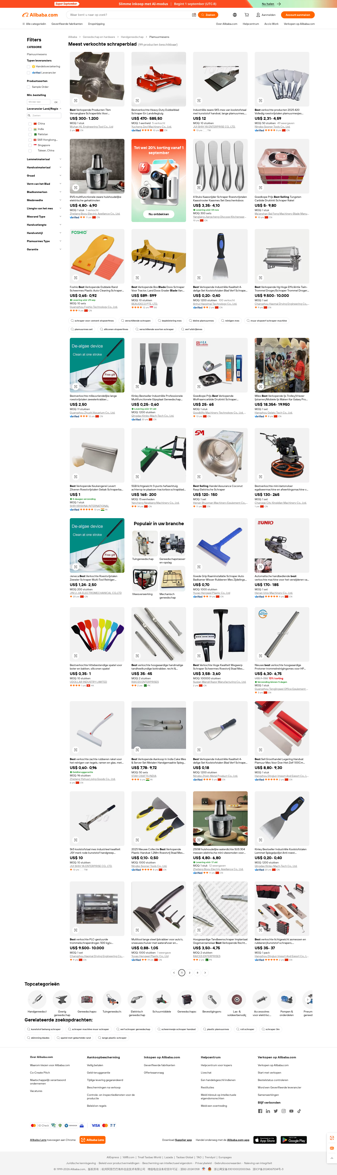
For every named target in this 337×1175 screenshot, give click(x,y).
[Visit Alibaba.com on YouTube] (291, 1111)
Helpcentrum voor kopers (216, 1065)
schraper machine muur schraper (90, 1029)
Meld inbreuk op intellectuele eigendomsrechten (218, 1096)
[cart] (247, 15)
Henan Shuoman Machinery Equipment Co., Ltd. (220, 502)
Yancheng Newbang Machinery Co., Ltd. (155, 502)
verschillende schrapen (138, 320)
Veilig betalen (95, 1065)
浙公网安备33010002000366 (232, 1169)
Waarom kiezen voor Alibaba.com (50, 1065)
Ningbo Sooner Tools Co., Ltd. (272, 126)
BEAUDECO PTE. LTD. (144, 303)
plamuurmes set (84, 329)
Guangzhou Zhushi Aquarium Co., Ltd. (92, 412)
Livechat (206, 1072)
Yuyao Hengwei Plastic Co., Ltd (211, 592)
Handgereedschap (132, 36)
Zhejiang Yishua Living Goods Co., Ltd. (92, 779)
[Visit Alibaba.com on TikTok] (299, 1111)
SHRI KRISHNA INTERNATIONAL (89, 505)
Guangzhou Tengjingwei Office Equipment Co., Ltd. (282, 688)
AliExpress (113, 1157)
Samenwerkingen (268, 1094)
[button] (194, 14)
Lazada (168, 1157)
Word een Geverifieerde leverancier (279, 1087)
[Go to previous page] (173, 972)
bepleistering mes (172, 320)
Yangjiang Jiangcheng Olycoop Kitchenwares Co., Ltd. (220, 216)
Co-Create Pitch (40, 1072)
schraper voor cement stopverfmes (94, 320)
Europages (225, 1157)
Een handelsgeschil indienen (218, 1080)
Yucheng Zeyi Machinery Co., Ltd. (151, 126)
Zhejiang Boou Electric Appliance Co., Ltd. (95, 213)
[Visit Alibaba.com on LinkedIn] (268, 1111)
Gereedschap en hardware (99, 36)
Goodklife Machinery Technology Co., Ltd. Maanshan (220, 412)
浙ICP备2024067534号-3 (268, 1169)
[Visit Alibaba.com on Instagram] (283, 1111)
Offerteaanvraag (154, 1072)
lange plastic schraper (114, 1037)
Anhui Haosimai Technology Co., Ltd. (215, 303)
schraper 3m (273, 1029)
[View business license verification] (204, 1169)
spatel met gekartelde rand (76, 1037)
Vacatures (36, 1090)
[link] (332, 1138)
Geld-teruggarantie (98, 1072)
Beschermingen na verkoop (104, 1087)
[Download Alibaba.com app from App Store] (265, 1140)
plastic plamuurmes (218, 1029)
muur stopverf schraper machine (269, 320)
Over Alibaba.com (41, 1057)
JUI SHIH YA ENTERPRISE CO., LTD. (214, 126)
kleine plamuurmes (203, 320)
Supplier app (183, 1139)
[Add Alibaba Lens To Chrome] (93, 1140)
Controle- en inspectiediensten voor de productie (111, 1096)
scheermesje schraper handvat (178, 1029)
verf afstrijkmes (193, 329)
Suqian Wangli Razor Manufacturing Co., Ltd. (219, 681)
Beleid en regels (96, 1105)
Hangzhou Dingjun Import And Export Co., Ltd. (282, 775)
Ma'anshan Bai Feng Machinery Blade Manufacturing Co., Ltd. (282, 213)
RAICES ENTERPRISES (145, 681)
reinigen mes (232, 320)
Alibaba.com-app (238, 1139)
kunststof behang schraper (46, 1029)
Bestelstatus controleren (273, 1080)
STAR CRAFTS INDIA (143, 775)
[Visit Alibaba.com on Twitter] (275, 1111)
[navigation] (44, 505)
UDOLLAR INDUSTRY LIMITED (88, 681)
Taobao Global (184, 1157)
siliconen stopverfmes (116, 329)
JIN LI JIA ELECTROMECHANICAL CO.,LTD (96, 592)
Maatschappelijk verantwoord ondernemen (48, 1081)
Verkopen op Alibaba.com (273, 1065)
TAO (198, 1157)
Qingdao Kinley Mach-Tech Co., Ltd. (152, 415)
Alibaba (72, 36)
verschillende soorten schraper (156, 329)
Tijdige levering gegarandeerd (105, 1080)
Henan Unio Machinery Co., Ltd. (274, 592)
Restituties (207, 1087)
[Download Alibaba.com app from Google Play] (294, 1140)
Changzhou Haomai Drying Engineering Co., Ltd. (282, 303)
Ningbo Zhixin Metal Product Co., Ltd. (215, 775)
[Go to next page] (205, 972)
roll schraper (247, 1029)
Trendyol (210, 1157)
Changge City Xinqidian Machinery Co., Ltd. (281, 502)
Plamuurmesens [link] (159, 36)
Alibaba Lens (38, 1139)
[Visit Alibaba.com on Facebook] (260, 1111)
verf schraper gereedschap (135, 1029)
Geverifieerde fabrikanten (159, 1065)
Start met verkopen (269, 1072)
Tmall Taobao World (149, 1157)
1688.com (128, 1157)
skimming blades (40, 1037)
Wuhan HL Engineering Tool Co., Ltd (91, 126)
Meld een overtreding (214, 1105)
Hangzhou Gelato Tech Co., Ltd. (274, 412)
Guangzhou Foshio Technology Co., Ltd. (94, 306)
